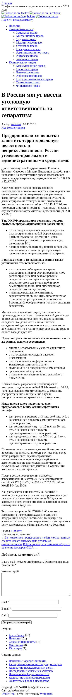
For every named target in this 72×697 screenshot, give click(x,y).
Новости (14, 25)
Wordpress (46, 693)
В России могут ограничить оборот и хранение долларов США (35, 546)
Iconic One (7, 693)
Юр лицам (15, 648)
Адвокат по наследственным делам (31, 667)
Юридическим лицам (22, 62)
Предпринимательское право (34, 79)
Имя (5, 601)
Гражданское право (28, 49)
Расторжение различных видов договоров (35, 664)
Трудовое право (26, 39)
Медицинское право (29, 42)
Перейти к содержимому (17, 19)
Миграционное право (30, 35)
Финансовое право (28, 85)
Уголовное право (27, 59)
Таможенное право (28, 82)
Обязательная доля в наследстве (29, 680)
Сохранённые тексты (22, 641)
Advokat (16, 124)
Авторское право (27, 55)
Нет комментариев (13, 127)
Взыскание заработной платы (27, 661)
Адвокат (6, 3)
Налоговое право (27, 69)
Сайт (4, 615)
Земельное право (26, 32)
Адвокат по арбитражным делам (29, 677)
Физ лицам (16, 645)
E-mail (6, 608)
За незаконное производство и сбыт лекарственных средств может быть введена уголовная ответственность (35, 541)
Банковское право (27, 72)
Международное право (30, 65)
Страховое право (26, 45)
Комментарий (10, 571)
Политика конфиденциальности (29, 674)
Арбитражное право (29, 75)
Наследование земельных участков (31, 670)
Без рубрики (16, 635)
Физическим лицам (21, 29)
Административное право (32, 52)
